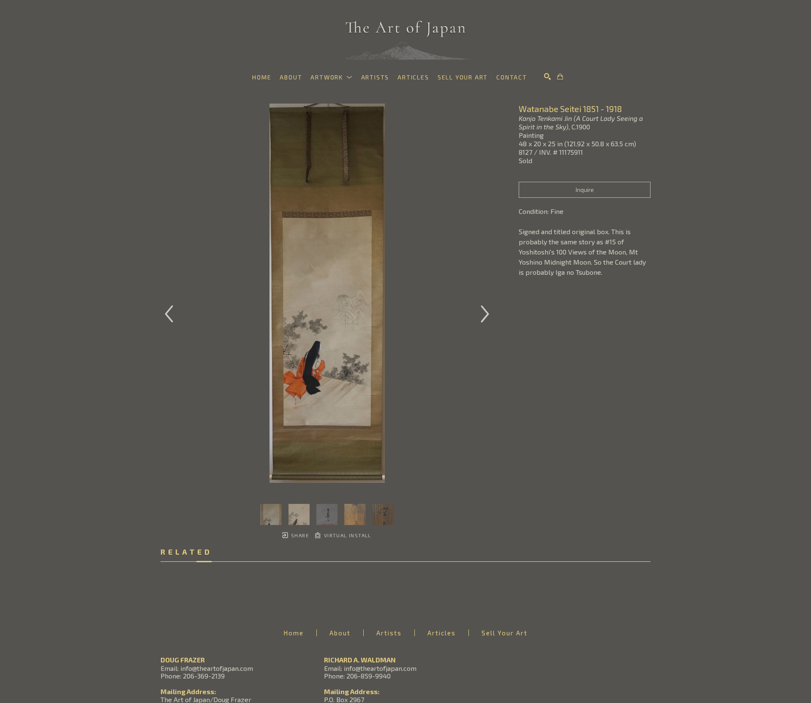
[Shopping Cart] (560, 76)
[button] (331, 77)
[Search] (547, 76)
